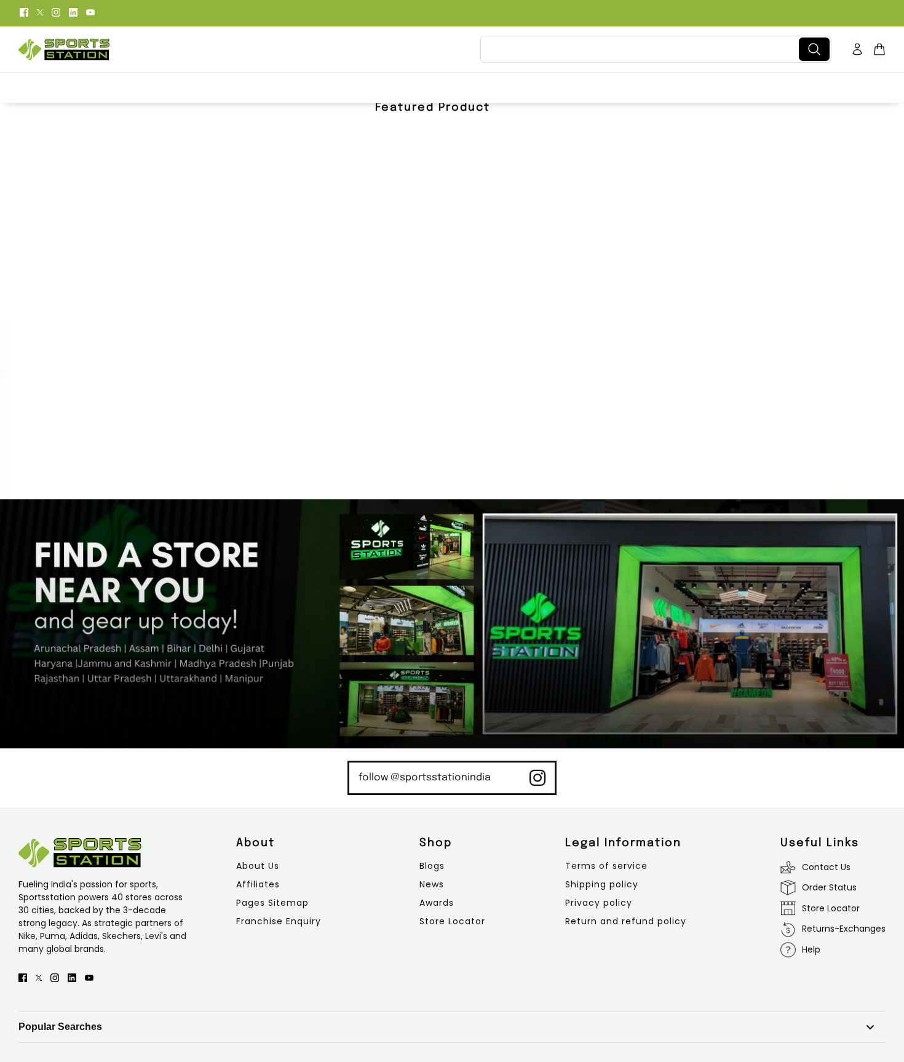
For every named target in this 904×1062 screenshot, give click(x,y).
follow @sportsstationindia (425, 777)
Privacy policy (598, 903)
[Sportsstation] (63, 49)
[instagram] (56, 11)
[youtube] (90, 11)
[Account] (857, 49)
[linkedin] (73, 11)
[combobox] (642, 49)
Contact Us (826, 867)
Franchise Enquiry (278, 921)
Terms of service (606, 866)
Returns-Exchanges (844, 928)
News (431, 884)
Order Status (829, 887)
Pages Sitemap (272, 903)
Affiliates (258, 884)
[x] (40, 11)
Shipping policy (601, 884)
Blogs (432, 866)
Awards (436, 903)
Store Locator (452, 921)
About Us (257, 866)
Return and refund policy (625, 921)
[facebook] (24, 11)
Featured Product (432, 107)
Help (811, 949)
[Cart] (879, 49)
